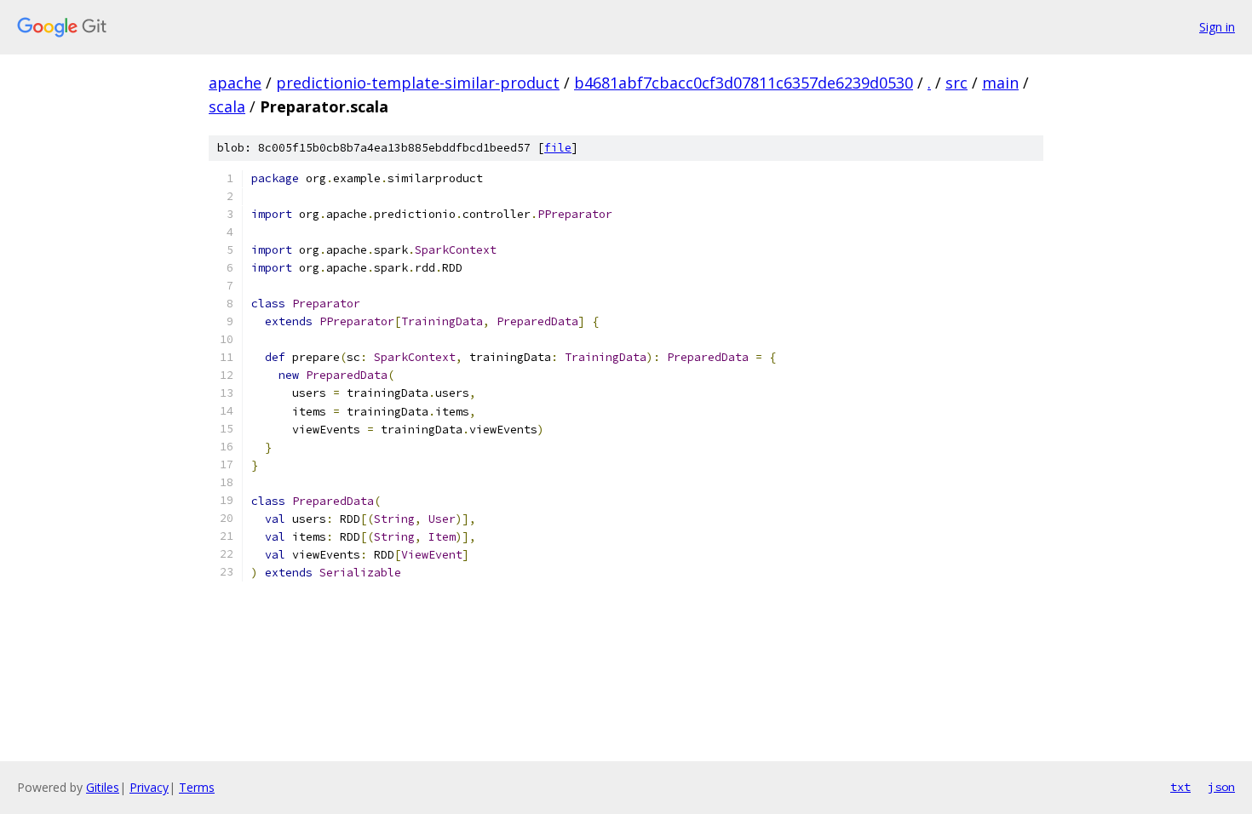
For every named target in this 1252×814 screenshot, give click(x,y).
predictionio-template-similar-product (418, 82)
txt (1180, 786)
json (1221, 786)
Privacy (149, 787)
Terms (197, 787)
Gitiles (102, 787)
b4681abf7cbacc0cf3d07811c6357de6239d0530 (743, 82)
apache (235, 82)
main (1000, 82)
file (557, 147)
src (956, 82)
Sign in (1217, 27)
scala (227, 106)
